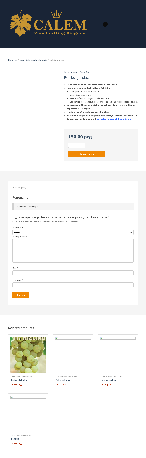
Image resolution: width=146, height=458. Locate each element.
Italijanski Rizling (19, 379)
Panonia (15, 438)
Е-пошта (17, 280)
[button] (105, 24)
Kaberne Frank (63, 379)
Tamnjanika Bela (109, 379)
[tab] (19, 187)
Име (15, 268)
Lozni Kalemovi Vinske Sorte (33, 59)
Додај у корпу (87, 153)
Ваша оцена (19, 227)
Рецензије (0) (19, 187)
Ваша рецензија (21, 236)
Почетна (12, 59)
